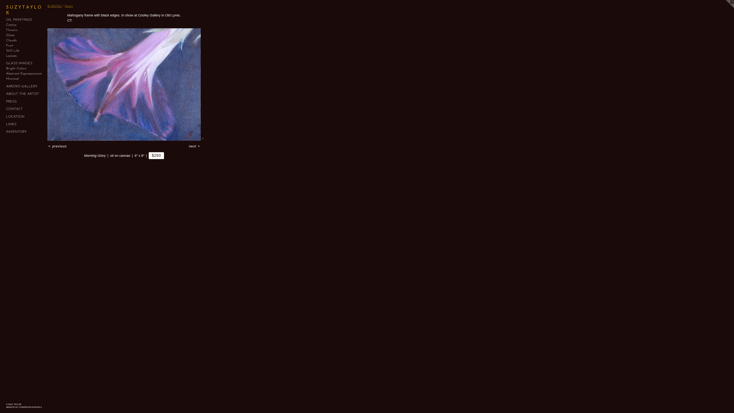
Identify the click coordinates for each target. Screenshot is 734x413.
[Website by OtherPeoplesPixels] (726, 7)
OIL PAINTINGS (19, 20)
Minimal (12, 79)
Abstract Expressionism (24, 74)
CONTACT (14, 109)
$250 (156, 155)
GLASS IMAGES (19, 63)
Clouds (11, 40)
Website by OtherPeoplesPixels (24, 407)
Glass (10, 35)
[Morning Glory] (124, 84)
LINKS (11, 124)
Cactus (11, 25)
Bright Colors (16, 68)
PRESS (11, 101)
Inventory (16, 132)
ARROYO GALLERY (21, 86)
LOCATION (15, 117)
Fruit (9, 45)
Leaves (11, 56)
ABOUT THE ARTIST (22, 94)
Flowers (12, 30)
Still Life (12, 51)
